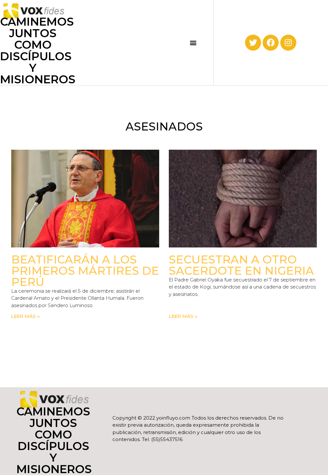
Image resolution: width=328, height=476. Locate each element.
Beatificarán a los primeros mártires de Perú (85, 271)
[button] (193, 42)
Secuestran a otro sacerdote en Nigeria (241, 265)
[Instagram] (288, 43)
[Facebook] (271, 43)
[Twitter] (253, 43)
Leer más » (25, 316)
